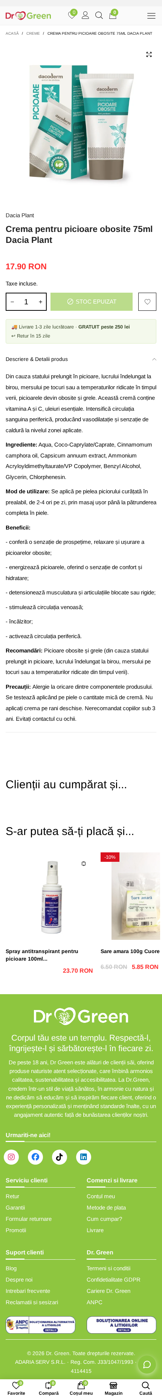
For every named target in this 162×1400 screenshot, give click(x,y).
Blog (11, 1268)
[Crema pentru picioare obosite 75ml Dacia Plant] (81, 122)
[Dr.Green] (28, 15)
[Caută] (99, 15)
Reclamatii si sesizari (32, 1302)
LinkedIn (83, 1157)
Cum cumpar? (104, 1219)
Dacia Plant (20, 215)
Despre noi (19, 1279)
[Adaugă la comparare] (83, 863)
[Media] (148, 54)
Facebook (35, 1157)
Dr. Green (57, 1353)
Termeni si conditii (108, 1268)
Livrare (95, 1230)
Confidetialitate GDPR (114, 1279)
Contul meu (101, 1196)
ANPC (94, 1302)
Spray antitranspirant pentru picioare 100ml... (42, 955)
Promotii (16, 1230)
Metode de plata (106, 1207)
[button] (12, 301)
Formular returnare (29, 1219)
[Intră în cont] (85, 15)
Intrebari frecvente (28, 1291)
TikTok (59, 1157)
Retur (12, 1196)
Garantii (15, 1207)
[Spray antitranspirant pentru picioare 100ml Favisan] (49, 896)
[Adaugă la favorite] (147, 302)
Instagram (11, 1157)
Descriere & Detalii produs (37, 359)
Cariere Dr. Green (108, 1291)
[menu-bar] (151, 15)
